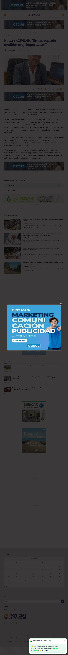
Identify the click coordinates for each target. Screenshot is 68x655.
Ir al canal (45, 650)
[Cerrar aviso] (64, 640)
